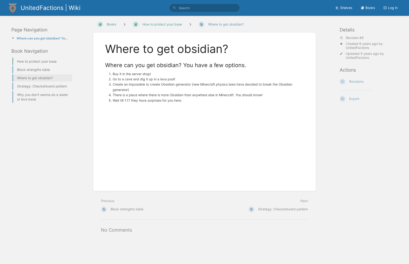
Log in (393, 8)
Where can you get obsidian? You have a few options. (43, 38)
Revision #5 (355, 38)
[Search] (174, 8)
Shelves (346, 8)
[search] (204, 8)
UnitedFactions (357, 48)
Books (370, 8)
